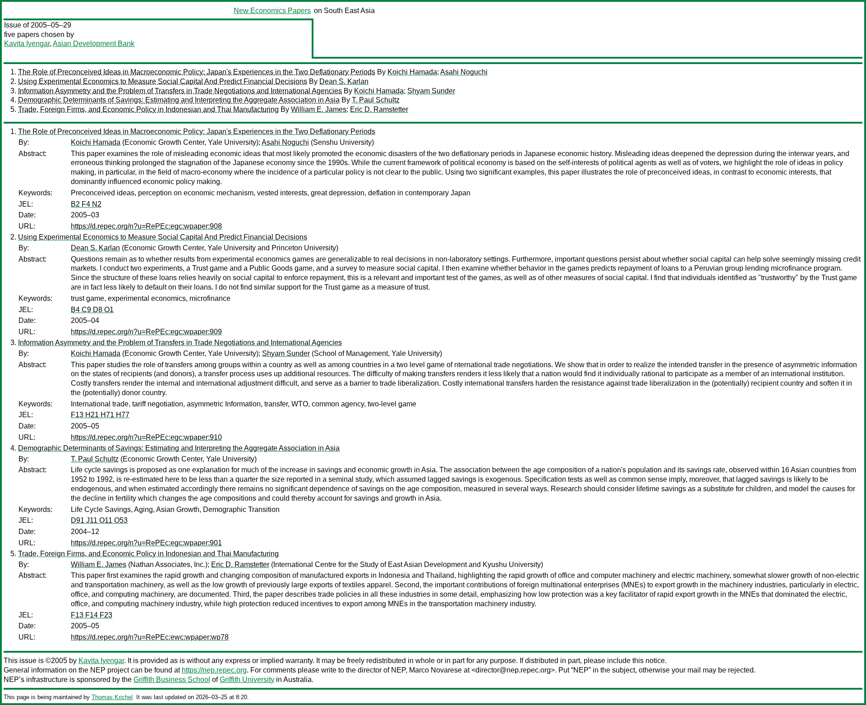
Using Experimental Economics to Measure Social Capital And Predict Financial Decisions (162, 81)
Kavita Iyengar (27, 43)
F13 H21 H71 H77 (100, 415)
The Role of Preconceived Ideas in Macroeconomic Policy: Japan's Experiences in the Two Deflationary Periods (196, 72)
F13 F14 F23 (91, 615)
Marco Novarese (435, 670)
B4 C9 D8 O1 (92, 309)
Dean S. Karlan (344, 81)
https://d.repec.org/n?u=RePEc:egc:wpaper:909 (146, 332)
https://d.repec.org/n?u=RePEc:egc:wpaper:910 (146, 437)
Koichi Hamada (412, 72)
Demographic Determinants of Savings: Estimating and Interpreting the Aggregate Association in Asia (179, 100)
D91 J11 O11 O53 (99, 520)
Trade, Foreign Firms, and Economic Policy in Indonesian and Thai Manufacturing (148, 109)
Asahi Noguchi (464, 72)
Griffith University (247, 679)
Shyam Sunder (431, 91)
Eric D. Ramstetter (379, 109)
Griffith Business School (172, 679)
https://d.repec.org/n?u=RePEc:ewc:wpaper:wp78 (150, 637)
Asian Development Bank (93, 43)
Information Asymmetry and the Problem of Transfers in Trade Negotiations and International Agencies (180, 91)
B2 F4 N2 (86, 204)
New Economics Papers (272, 10)
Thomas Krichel (112, 697)
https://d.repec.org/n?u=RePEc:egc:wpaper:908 (146, 226)
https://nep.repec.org (214, 670)
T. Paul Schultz (376, 100)
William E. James (318, 109)
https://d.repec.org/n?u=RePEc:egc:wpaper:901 (146, 543)
